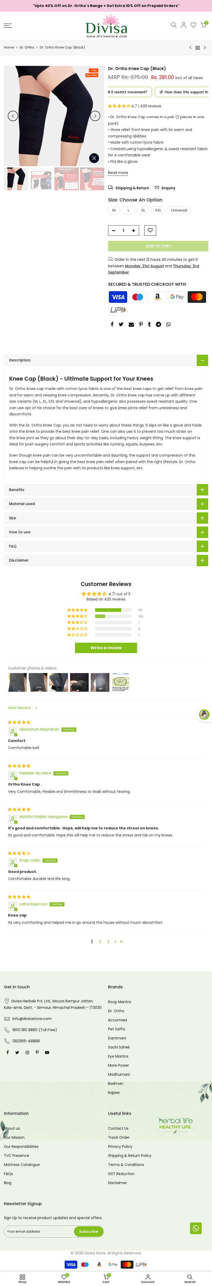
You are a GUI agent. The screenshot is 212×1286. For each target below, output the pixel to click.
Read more (118, 172)
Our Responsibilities (21, 1146)
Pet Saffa (116, 1029)
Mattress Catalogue (22, 1164)
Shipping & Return (132, 188)
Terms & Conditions (126, 1164)
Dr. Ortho (27, 47)
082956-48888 (26, 1041)
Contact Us (118, 1128)
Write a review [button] (106, 648)
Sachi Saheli (119, 1047)
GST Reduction (121, 1173)
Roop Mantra (119, 1001)
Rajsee (114, 1092)
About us (12, 1128)
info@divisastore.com (32, 1018)
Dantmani (117, 1038)
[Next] (95, 116)
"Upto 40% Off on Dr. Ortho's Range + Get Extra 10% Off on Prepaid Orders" (106, 5)
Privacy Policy (120, 1146)
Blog (7, 1182)
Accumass (117, 1020)
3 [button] (108, 941)
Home (9, 47)
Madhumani (119, 1074)
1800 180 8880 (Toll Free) (34, 1029)
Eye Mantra (118, 1056)
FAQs (8, 1173)
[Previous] (13, 116)
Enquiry (168, 188)
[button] (119, 105)
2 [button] (100, 941)
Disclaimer (117, 1182)
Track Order (119, 1137)
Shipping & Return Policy (130, 1155)
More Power (118, 1065)
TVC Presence (16, 1155)
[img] (19, 722)
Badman (115, 1083)
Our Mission (14, 1137)
